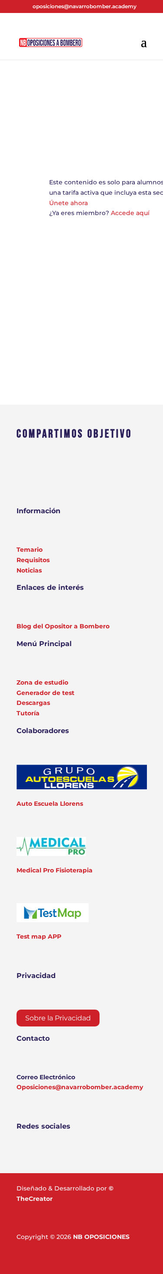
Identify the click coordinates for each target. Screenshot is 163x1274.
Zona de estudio (42, 682)
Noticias (29, 570)
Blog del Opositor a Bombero (63, 626)
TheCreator (35, 1199)
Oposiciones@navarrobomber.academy (80, 1087)
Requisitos (33, 560)
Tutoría (28, 713)
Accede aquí (130, 213)
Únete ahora (68, 203)
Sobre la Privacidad (58, 1018)
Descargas (33, 703)
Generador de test (45, 693)
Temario (30, 549)
